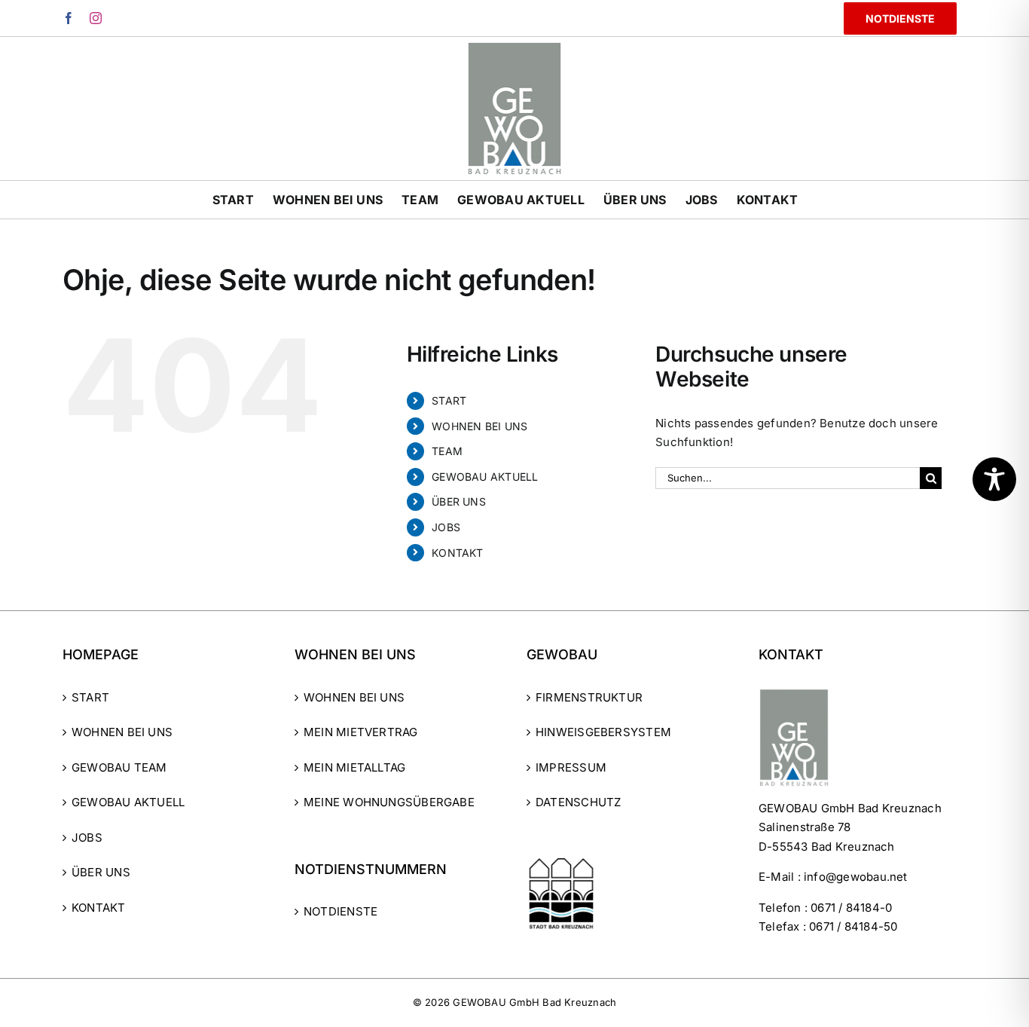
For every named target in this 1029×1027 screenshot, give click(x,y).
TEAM (447, 451)
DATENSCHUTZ (578, 802)
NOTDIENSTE (340, 911)
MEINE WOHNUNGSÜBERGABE (389, 802)
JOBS (446, 527)
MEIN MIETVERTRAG (361, 732)
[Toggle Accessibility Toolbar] (994, 479)
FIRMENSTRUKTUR (589, 697)
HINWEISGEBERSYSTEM (603, 732)
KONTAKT (458, 552)
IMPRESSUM (571, 767)
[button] (33, 994)
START (449, 400)
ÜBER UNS (459, 501)
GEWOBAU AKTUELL (485, 476)
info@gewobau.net (856, 877)
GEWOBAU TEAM (119, 767)
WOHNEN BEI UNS (479, 426)
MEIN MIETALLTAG (354, 767)
